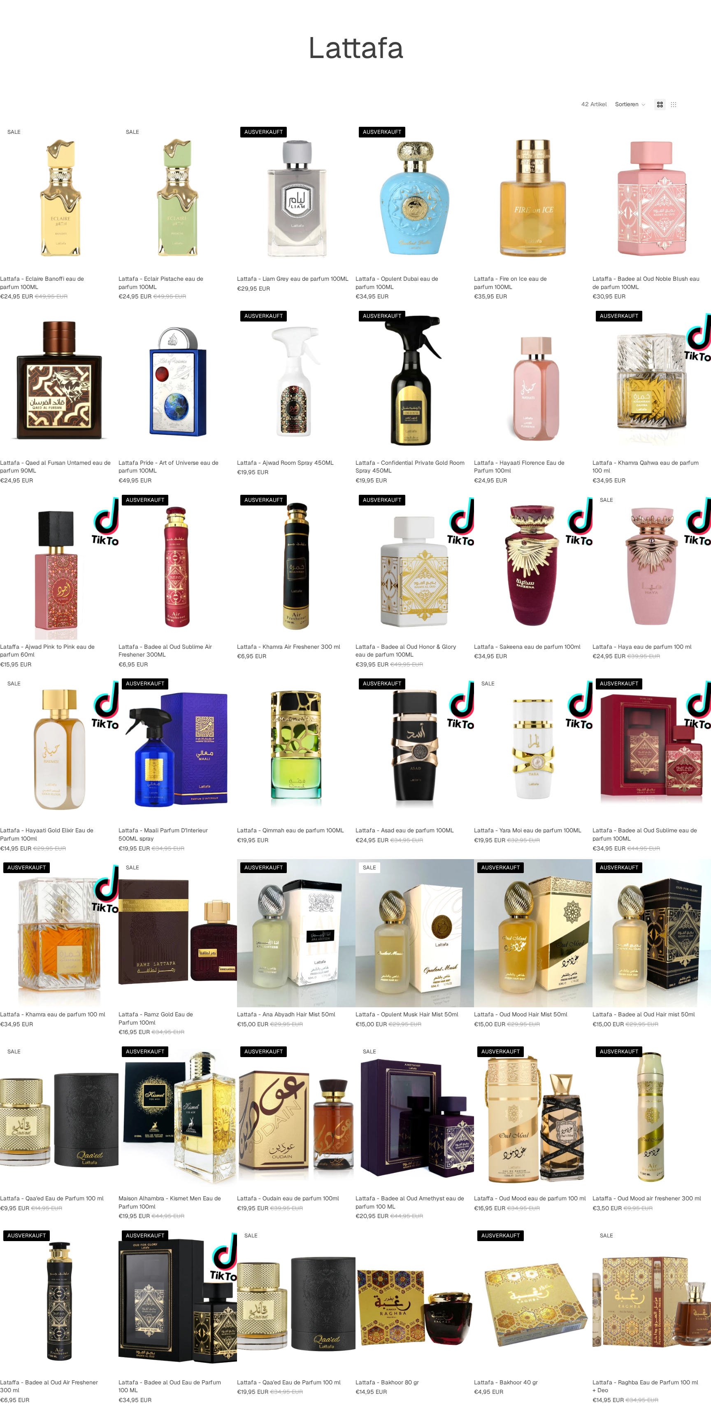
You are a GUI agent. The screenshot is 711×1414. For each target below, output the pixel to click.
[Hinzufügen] (105, 259)
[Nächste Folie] (106, 566)
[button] (630, 105)
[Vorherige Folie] (12, 566)
